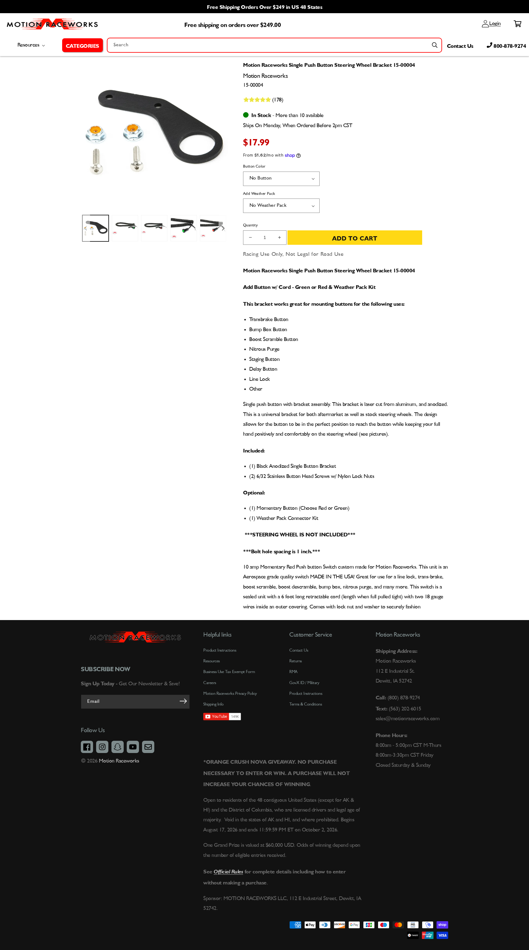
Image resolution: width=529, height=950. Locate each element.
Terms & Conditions (305, 704)
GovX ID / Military (304, 683)
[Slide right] (223, 228)
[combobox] (274, 45)
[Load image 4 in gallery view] (184, 228)
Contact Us (460, 45)
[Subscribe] (183, 701)
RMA (293, 672)
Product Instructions (305, 693)
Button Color (254, 166)
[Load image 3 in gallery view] (154, 228)
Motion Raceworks (119, 761)
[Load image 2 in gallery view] (125, 228)
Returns (295, 661)
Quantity (250, 225)
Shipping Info (213, 704)
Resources (211, 661)
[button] (82, 45)
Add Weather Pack (259, 194)
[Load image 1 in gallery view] (95, 228)
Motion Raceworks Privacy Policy (230, 693)
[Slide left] (85, 228)
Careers (209, 683)
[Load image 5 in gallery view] (213, 228)
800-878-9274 (509, 45)
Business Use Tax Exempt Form (229, 672)
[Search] (434, 45)
